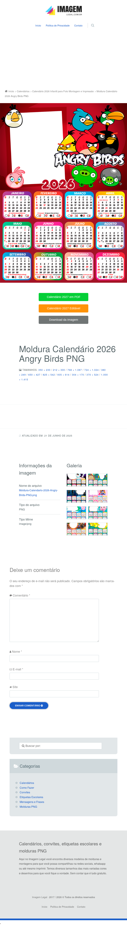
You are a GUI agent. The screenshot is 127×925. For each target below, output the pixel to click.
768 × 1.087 (74, 369)
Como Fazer (27, 788)
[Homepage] (63, 10)
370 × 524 (92, 374)
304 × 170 (78, 374)
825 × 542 (49, 374)
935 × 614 (63, 374)
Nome (17, 651)
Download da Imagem (63, 319)
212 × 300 (59, 369)
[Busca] (89, 22)
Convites (25, 792)
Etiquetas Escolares (31, 797)
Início (38, 25)
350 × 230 (44, 369)
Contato (78, 25)
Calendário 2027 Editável (63, 308)
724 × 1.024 (91, 369)
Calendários (27, 783)
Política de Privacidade (58, 25)
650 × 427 (34, 374)
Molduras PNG (28, 807)
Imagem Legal (39, 897)
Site (15, 687)
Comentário (21, 595)
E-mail (18, 669)
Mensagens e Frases (32, 802)
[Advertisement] (63, 59)
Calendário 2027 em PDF (63, 297)
